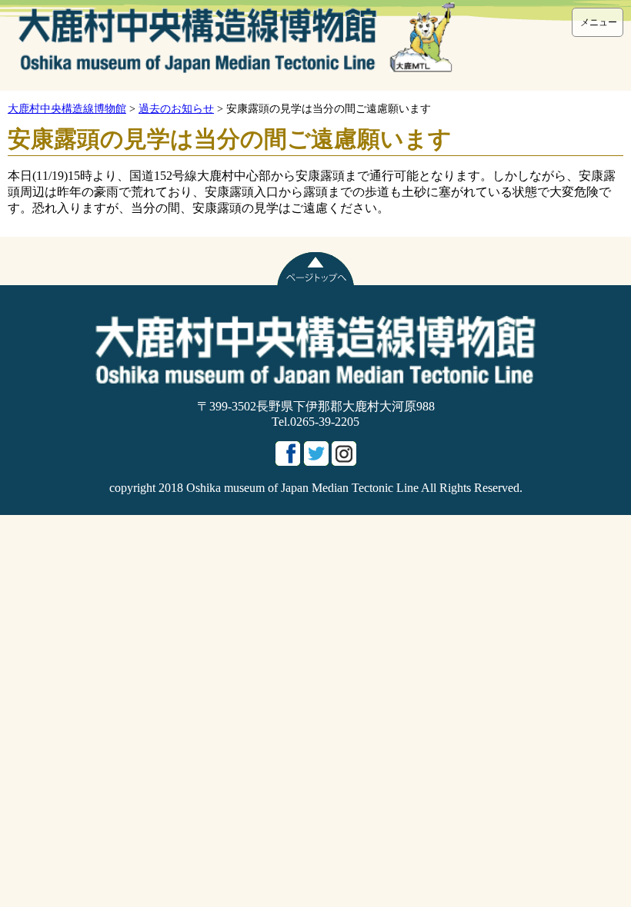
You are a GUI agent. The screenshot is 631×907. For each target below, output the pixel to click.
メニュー (598, 22)
